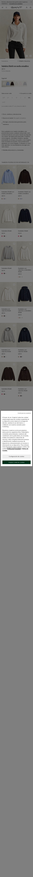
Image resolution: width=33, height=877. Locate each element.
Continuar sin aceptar (24, 413)
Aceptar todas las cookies (16, 462)
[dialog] (16, 438)
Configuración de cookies (16, 456)
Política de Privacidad (14, 448)
